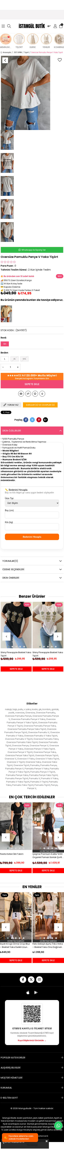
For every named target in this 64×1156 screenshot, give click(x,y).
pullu (20, 709)
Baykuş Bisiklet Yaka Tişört (46, 652)
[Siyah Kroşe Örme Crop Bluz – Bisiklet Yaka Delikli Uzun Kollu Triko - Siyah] (16, 916)
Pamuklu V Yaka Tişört (17, 781)
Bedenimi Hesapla (32, 537)
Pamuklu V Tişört (39, 781)
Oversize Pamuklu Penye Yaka (40, 725)
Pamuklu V (34, 778)
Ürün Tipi (9, 498)
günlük (55, 709)
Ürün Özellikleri (11, 430)
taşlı (15, 709)
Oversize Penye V (39, 745)
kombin (47, 709)
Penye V (31, 788)
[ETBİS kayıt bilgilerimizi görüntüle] (32, 1014)
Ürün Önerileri (10, 577)
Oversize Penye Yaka (44, 752)
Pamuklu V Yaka (49, 778)
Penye (54, 785)
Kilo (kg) (9, 522)
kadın (35, 709)
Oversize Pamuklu (45, 712)
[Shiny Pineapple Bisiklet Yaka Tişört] (16, 625)
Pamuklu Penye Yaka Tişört (43, 775)
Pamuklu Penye (48, 765)
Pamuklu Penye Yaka (17, 775)
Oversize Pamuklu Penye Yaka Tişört (27, 729)
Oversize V (10, 758)
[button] (8, 646)
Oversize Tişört (21, 765)
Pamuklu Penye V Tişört (42, 771)
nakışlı (8, 709)
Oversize (30, 712)
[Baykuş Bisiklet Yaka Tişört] (47, 625)
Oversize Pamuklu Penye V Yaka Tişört (31, 721)
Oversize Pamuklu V (38, 732)
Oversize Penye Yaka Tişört (19, 755)
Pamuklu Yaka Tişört (22, 785)
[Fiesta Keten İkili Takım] (16, 826)
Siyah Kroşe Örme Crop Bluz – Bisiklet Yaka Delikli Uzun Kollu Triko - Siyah (15, 945)
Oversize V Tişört (16, 762)
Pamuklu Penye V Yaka (37, 768)
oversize (19, 712)
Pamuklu (34, 765)
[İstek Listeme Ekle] (21, 394)
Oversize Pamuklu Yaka (45, 738)
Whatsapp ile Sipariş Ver (33, 249)
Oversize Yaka (33, 762)
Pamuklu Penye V (14, 768)
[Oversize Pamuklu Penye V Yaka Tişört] (7, 313)
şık (40, 709)
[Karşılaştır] (28, 394)
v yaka (27, 709)
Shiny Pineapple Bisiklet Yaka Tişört (16, 654)
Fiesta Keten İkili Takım (11, 854)
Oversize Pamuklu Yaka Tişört (22, 742)
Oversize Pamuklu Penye (18, 715)
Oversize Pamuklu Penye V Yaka (28, 719)
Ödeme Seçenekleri (13, 569)
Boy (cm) (9, 510)
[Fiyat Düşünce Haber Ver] (42, 394)
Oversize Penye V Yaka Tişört (39, 748)
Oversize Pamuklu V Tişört (18, 738)
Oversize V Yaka (25, 758)
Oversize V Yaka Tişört (47, 758)
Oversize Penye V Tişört (20, 752)
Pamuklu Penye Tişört (16, 778)
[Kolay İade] (49, 26)
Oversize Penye (20, 745)
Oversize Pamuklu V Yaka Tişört (40, 735)
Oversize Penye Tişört (46, 755)
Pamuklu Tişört (42, 785)
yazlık (11, 712)
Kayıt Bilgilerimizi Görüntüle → (32, 1040)
